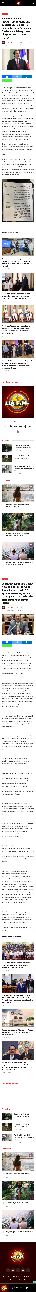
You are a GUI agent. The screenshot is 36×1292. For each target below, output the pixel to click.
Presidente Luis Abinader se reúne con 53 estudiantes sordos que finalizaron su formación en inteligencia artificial (16, 296)
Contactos (26, 1276)
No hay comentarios (13, 45)
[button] (18, 431)
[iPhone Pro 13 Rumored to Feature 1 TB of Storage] (7, 458)
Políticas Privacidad (18, 1279)
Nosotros (7, 1276)
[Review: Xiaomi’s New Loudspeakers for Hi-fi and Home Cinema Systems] (18, 551)
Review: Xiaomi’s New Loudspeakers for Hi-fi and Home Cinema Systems (19, 563)
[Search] (33, 3)
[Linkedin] (27, 76)
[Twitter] (17, 76)
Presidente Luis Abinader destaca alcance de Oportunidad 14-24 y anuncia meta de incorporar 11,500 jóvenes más (17, 965)
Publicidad (16, 1276)
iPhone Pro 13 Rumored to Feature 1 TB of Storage (22, 457)
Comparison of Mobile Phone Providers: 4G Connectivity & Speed (18, 506)
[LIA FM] (18, 3)
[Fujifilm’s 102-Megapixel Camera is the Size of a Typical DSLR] (7, 469)
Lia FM (10, 42)
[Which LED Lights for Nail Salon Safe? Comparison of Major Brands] (18, 522)
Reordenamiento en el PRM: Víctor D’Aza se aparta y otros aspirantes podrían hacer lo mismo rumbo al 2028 (17, 1032)
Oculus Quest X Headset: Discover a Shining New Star (23, 446)
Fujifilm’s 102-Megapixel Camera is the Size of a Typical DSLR (24, 468)
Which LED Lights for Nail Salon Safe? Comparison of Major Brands (17, 534)
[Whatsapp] (7, 80)
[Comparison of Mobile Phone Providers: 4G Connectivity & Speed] (18, 493)
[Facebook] (7, 76)
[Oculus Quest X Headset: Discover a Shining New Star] (7, 448)
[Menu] (3, 3)
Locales (5, 14)
